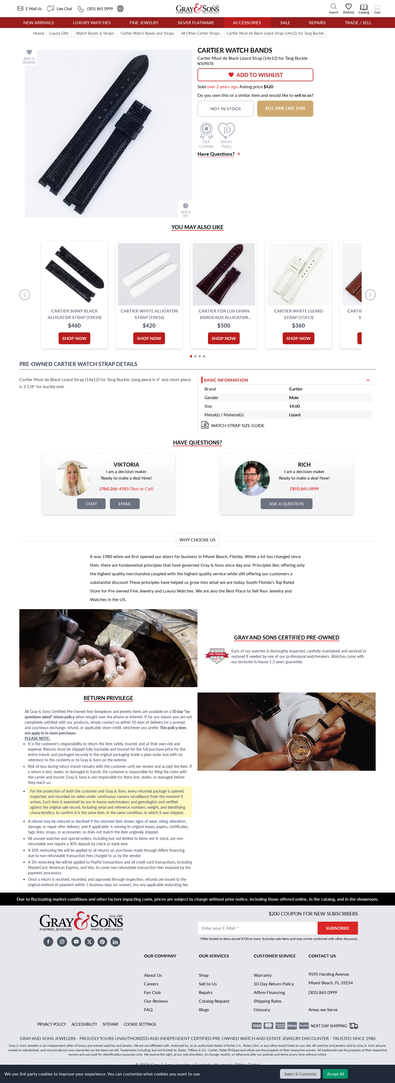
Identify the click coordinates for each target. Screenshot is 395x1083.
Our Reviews (156, 1001)
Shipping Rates (268, 1001)
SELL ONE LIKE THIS (285, 108)
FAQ (148, 1009)
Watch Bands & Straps (95, 33)
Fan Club (152, 992)
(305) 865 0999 (322, 992)
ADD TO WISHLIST (259, 75)
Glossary (262, 1009)
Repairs (317, 22)
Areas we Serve (322, 1009)
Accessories (247, 22)
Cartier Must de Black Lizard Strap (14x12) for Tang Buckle (275, 33)
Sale (285, 22)
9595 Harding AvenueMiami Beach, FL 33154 (330, 978)
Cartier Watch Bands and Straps (147, 33)
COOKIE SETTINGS (140, 1024)
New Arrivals (38, 22)
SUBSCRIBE (337, 928)
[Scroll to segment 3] (200, 356)
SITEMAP (110, 1024)
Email (125, 503)
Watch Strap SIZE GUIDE (237, 425)
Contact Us (322, 956)
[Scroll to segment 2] (195, 356)
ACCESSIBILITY (84, 1024)
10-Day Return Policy (274, 984)
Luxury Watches (92, 22)
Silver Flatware (196, 22)
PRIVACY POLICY (51, 1024)
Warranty (263, 975)
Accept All (335, 1074)
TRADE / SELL (358, 22)
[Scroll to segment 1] (191, 356)
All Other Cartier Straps (200, 33)
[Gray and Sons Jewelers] (197, 8)
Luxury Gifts (59, 33)
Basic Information (226, 380)
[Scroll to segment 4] (204, 356)
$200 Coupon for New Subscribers (313, 913)
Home (38, 33)
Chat (91, 503)
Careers (151, 984)
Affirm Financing (269, 992)
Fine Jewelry (144, 22)
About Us (153, 975)
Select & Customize (300, 1074)
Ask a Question (286, 503)
